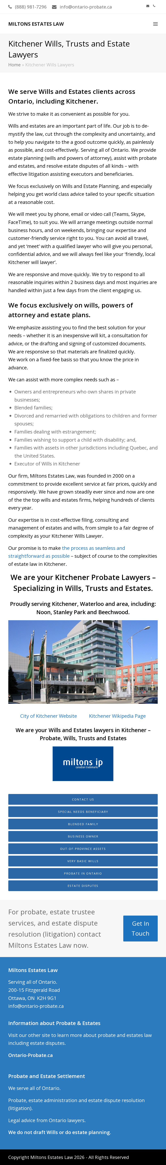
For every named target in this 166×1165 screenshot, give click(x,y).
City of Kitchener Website (48, 715)
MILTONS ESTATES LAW (36, 23)
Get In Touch (140, 928)
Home (14, 65)
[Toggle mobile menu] (155, 24)
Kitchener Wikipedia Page (117, 715)
